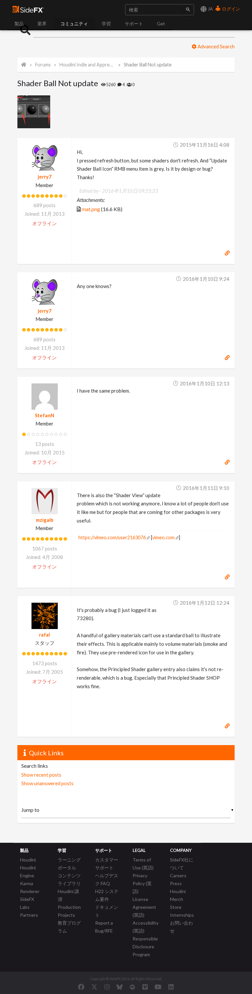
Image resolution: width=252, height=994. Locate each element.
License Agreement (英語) (144, 907)
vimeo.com (163, 537)
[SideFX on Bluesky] (119, 987)
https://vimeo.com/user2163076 (112, 537)
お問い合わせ (181, 926)
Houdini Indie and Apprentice (87, 64)
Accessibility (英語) (145, 926)
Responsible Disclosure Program (145, 946)
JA (210, 9)
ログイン (230, 9)
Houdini (28, 859)
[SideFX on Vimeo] (145, 987)
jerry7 (45, 177)
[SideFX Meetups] (132, 987)
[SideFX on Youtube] (158, 987)
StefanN (44, 415)
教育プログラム (69, 926)
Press (176, 883)
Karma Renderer (29, 887)
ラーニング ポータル (69, 863)
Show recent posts (41, 775)
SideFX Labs (27, 903)
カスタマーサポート (106, 863)
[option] (35, 111)
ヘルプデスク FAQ (106, 879)
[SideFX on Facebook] (81, 987)
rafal (44, 635)
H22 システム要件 (106, 895)
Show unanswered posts (47, 783)
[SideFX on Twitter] (94, 987)
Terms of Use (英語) (143, 863)
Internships (182, 915)
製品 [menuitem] (19, 23)
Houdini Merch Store (178, 899)
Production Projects (69, 911)
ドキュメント (106, 911)
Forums (43, 64)
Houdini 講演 (68, 895)
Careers (178, 875)
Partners (29, 915)
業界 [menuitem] (42, 23)
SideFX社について (181, 863)
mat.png (91, 209)
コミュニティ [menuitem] (74, 23)
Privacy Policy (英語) (142, 883)
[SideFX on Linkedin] (171, 987)
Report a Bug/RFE (104, 926)
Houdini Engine (28, 871)
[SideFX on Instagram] (107, 987)
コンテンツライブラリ (69, 879)
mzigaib (44, 520)
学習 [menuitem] (106, 23)
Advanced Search (216, 46)
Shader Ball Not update (148, 64)
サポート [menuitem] (134, 23)
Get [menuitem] (161, 23)
